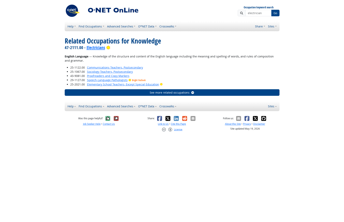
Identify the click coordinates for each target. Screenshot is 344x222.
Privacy (247, 124)
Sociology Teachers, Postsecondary (110, 72)
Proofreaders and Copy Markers (108, 76)
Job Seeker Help (92, 124)
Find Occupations (90, 26)
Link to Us (163, 124)
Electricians (96, 47)
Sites (271, 26)
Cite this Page (178, 124)
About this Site (233, 124)
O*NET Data (146, 26)
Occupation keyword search (259, 7)
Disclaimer (259, 124)
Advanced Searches (120, 26)
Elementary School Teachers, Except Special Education (123, 84)
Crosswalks (166, 26)
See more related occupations (170, 92)
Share (259, 26)
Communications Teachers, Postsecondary (115, 67)
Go (275, 13)
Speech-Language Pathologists (107, 80)
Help (70, 26)
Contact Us (109, 124)
